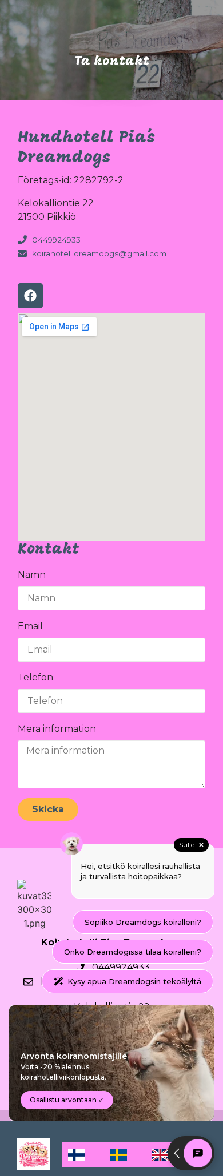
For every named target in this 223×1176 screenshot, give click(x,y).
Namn (32, 574)
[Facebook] (30, 295)
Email (30, 626)
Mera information (57, 728)
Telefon (35, 677)
